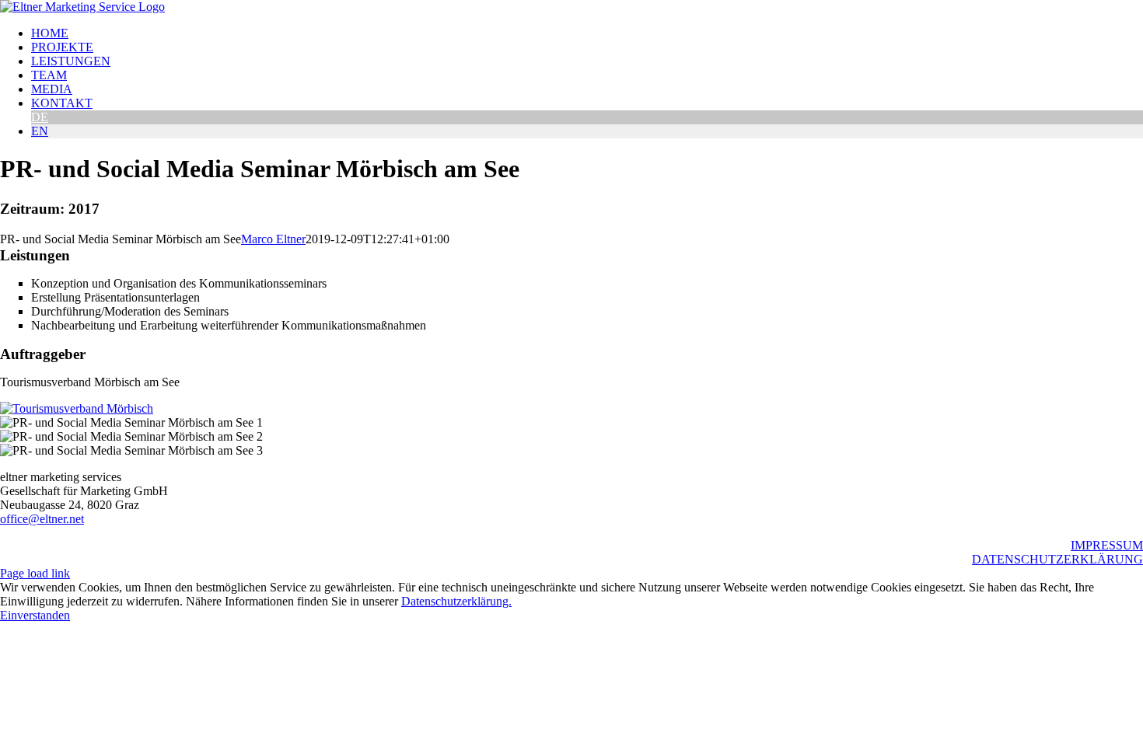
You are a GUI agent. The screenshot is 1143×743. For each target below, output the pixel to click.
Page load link (35, 573)
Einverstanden (35, 615)
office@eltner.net (42, 518)
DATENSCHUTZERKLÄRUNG (1057, 559)
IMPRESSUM (1107, 545)
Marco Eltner (273, 239)
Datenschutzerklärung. (456, 601)
